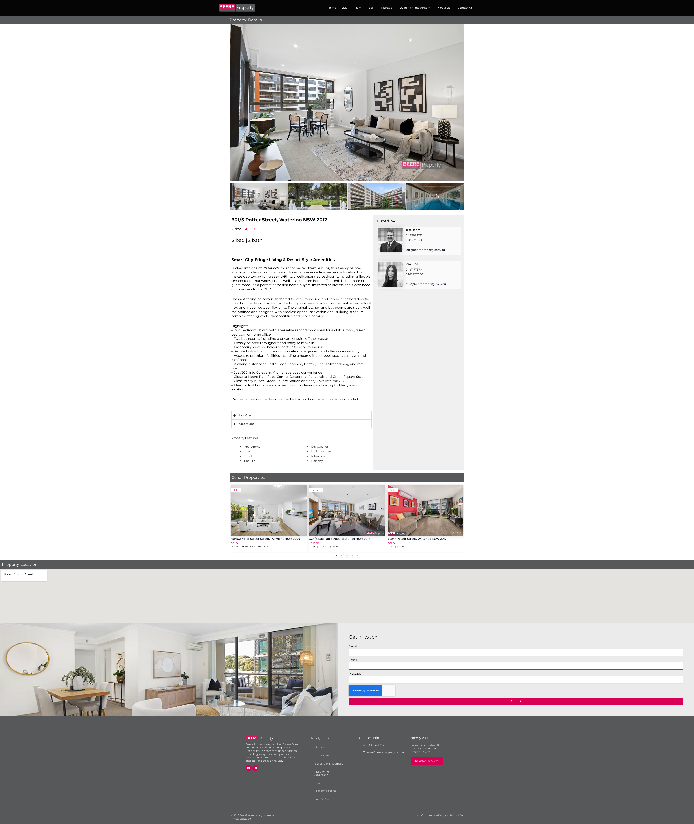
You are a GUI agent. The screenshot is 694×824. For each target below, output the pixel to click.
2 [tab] (341, 555)
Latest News (322, 755)
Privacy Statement (241, 818)
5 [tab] (358, 555)
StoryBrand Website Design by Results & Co (439, 815)
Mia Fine (412, 264)
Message (355, 673)
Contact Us (465, 7)
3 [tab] (347, 555)
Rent (358, 7)
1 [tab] (336, 555)
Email (353, 660)
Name (353, 646)
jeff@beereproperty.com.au (425, 250)
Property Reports (325, 790)
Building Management (415, 7)
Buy (344, 7)
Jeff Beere (413, 230)
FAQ (317, 782)
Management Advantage (322, 773)
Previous (227, 518)
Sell (371, 7)
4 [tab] (352, 555)
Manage (386, 7)
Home (332, 7)
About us (444, 7)
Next (467, 518)
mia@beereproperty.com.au (426, 284)
